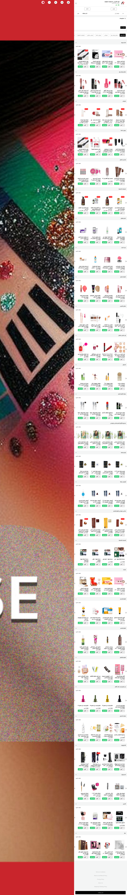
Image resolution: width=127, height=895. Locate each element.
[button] (100, 3)
